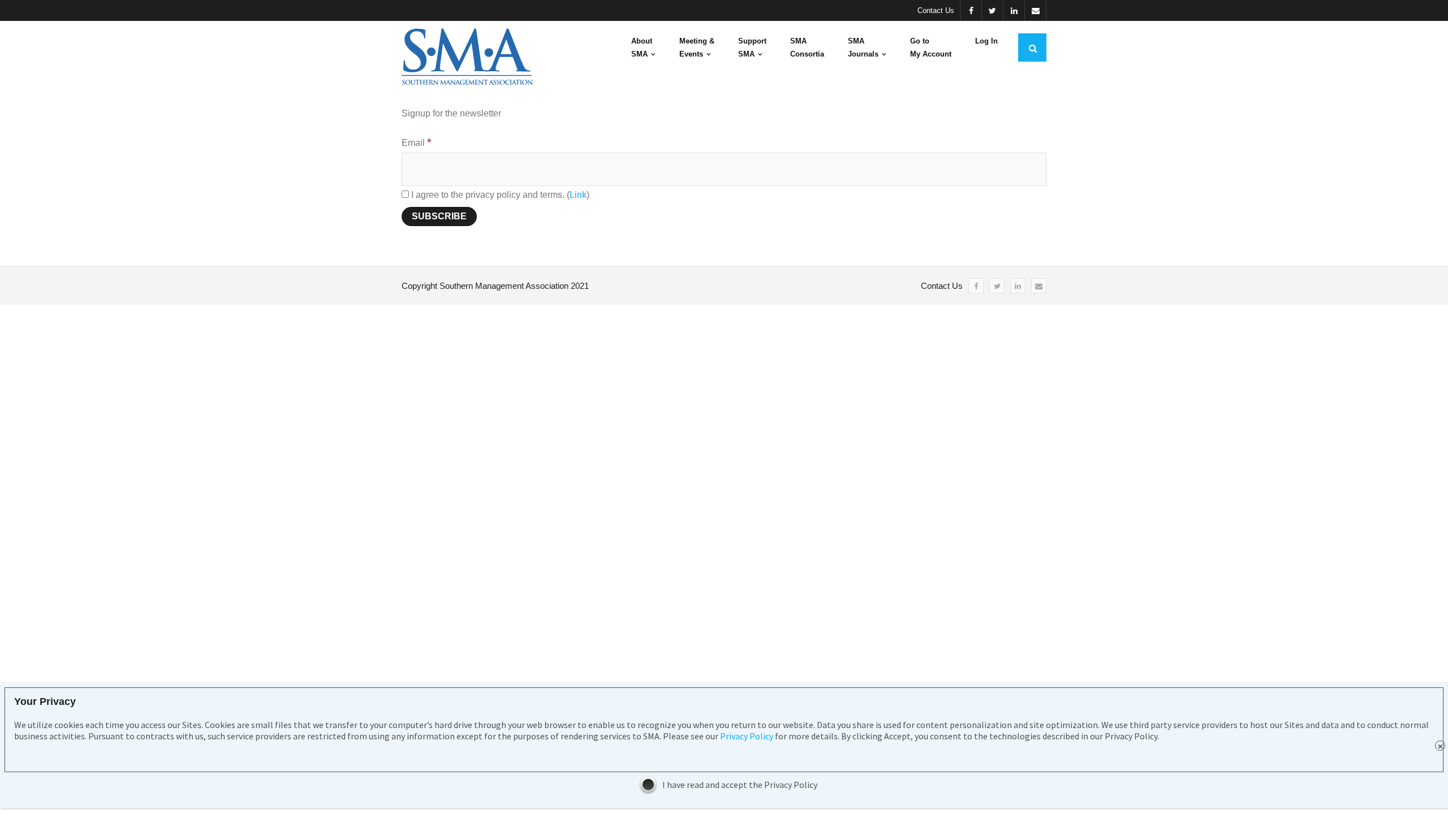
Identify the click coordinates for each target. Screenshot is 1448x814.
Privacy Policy (746, 736)
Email (416, 143)
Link (578, 195)
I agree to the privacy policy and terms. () (499, 195)
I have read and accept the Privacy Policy (739, 784)
